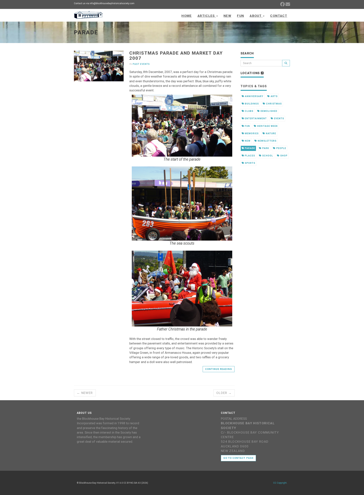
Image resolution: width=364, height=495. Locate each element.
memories (251, 133)
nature (270, 133)
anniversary (253, 96)
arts (274, 96)
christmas (273, 103)
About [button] (256, 16)
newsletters (266, 141)
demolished (268, 111)
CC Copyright (280, 483)
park (265, 148)
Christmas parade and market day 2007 (176, 55)
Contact (278, 16)
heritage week (267, 126)
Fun (240, 16)
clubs (248, 111)
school (267, 155)
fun (247, 126)
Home (186, 16)
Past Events (141, 64)
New (227, 16)
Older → (224, 393)
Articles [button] (207, 16)
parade (249, 148)
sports (249, 163)
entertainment (255, 118)
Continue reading (218, 369)
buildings (251, 103)
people (280, 148)
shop (283, 155)
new (247, 141)
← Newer (85, 393)
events (278, 118)
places (249, 155)
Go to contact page (238, 458)
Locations (251, 73)
